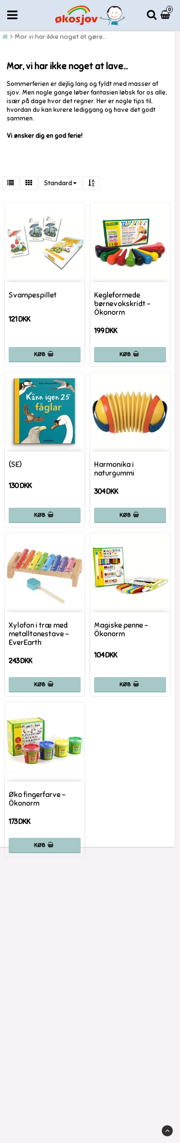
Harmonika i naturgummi (114, 468)
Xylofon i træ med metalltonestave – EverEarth (39, 634)
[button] (166, 15)
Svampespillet (33, 295)
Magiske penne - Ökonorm (121, 629)
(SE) (15, 464)
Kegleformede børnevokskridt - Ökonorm (122, 304)
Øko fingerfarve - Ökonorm (37, 799)
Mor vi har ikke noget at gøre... (60, 37)
